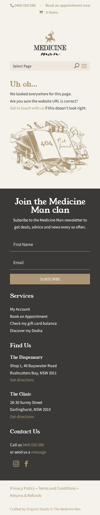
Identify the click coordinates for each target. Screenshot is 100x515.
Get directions (22, 379)
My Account (20, 309)
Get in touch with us (27, 108)
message (38, 452)
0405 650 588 (25, 5)
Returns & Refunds (25, 495)
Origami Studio (37, 509)
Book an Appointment (29, 316)
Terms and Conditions (57, 488)
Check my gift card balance (33, 323)
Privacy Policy (22, 488)
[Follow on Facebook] (26, 464)
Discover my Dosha (26, 330)
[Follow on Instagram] (16, 464)
